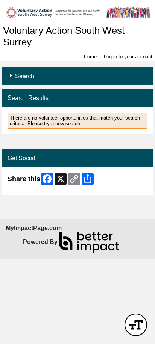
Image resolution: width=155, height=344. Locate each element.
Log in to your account (128, 56)
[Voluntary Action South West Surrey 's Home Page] (77, 12)
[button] (136, 325)
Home (90, 56)
